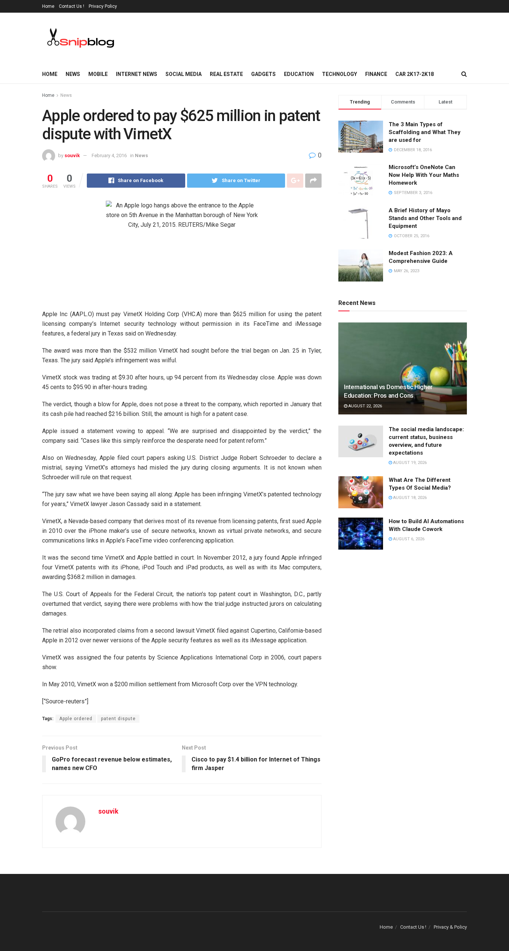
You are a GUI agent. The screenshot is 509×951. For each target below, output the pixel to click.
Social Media (183, 74)
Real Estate (226, 74)
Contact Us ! (71, 6)
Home (48, 6)
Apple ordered (75, 718)
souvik (72, 155)
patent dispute (118, 718)
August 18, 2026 (409, 497)
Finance (376, 74)
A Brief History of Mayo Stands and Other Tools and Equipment (425, 218)
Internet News (136, 74)
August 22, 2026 (364, 406)
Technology (339, 74)
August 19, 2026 (409, 462)
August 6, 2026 (408, 539)
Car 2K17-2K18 (414, 74)
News (73, 74)
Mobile (98, 74)
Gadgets (263, 74)
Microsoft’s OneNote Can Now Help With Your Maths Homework (424, 175)
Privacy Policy (103, 6)
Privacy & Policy (450, 927)
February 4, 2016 (109, 155)
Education (299, 74)
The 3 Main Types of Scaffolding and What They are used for (425, 132)
